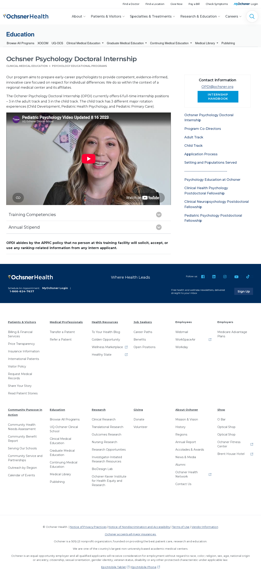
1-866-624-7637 (22, 291)
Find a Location (155, 4)
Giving (138, 409)
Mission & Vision (186, 419)
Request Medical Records (20, 376)
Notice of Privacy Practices (88, 526)
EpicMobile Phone (143, 567)
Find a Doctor (131, 4)
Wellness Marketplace (107, 347)
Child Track (193, 146)
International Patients (23, 359)
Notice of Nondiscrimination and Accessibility (139, 526)
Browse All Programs (20, 43)
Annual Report (185, 442)
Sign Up (245, 291)
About (77, 16)
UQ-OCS (57, 43)
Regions (181, 434)
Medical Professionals (66, 322)
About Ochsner (186, 409)
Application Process (201, 154)
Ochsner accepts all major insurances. (130, 534)
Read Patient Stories (23, 393)
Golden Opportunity (106, 339)
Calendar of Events (21, 475)
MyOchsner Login (55, 288)
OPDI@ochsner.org (217, 87)
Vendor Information (204, 526)
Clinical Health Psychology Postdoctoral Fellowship (206, 190)
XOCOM (43, 43)
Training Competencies (32, 214)
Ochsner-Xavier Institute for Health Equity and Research (109, 481)
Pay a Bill (194, 4)
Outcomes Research (106, 434)
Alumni (180, 465)
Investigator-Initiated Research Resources (107, 459)
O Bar (221, 419)
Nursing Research (104, 442)
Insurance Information (24, 351)
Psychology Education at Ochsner (212, 180)
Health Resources (105, 322)
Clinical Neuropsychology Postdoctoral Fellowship (216, 204)
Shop (221, 409)
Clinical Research (104, 419)
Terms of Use (181, 526)
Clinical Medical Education (83, 43)
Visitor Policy (17, 366)
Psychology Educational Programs (79, 65)
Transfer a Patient (62, 332)
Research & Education (198, 16)
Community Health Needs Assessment (22, 427)
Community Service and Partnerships (25, 458)
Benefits (140, 339)
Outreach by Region (22, 468)
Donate (139, 419)
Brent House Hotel (230, 454)
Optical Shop (226, 427)
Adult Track (193, 137)
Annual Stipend (24, 227)
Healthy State (102, 354)
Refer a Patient (61, 339)
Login (254, 4)
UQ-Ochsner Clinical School (64, 429)
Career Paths (143, 332)
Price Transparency (21, 344)
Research (99, 409)
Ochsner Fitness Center (228, 444)
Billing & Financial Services (20, 334)
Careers (231, 16)
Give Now (176, 4)
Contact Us (183, 484)
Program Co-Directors (202, 129)
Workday (181, 347)
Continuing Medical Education (169, 43)
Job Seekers (143, 322)
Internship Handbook (218, 96)
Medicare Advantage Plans (232, 334)
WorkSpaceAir (185, 339)
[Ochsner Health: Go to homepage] (25, 16)
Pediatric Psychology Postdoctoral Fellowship (213, 218)
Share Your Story (20, 386)
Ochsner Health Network (186, 474)
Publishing (228, 43)
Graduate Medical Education (126, 43)
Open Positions (144, 347)
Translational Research (107, 427)
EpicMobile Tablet (113, 567)
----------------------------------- (205, 171)
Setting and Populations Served (210, 162)
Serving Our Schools (22, 448)
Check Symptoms (217, 4)
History (180, 427)
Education (57, 409)
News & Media (185, 457)
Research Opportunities (109, 449)
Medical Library (205, 43)
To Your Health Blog (106, 332)
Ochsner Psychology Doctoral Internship (208, 117)
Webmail (181, 332)
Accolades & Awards (189, 449)
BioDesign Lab (102, 469)
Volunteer (140, 427)
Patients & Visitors (106, 16)
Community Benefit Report (22, 439)
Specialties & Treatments (151, 16)
